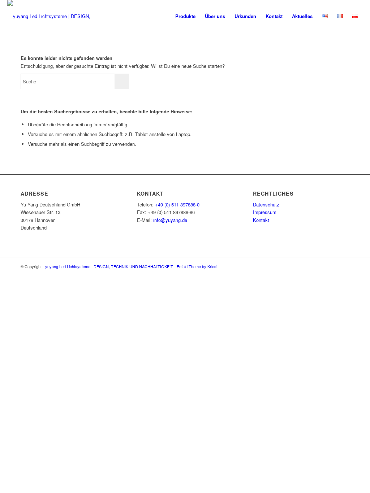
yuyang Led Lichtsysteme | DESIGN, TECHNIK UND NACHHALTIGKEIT (109, 266)
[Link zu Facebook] (344, 266)
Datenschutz (266, 204)
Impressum (264, 212)
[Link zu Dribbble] (333, 266)
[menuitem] (185, 16)
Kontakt (261, 220)
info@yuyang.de (170, 220)
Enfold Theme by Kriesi (197, 266)
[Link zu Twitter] (322, 266)
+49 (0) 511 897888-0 (177, 204)
